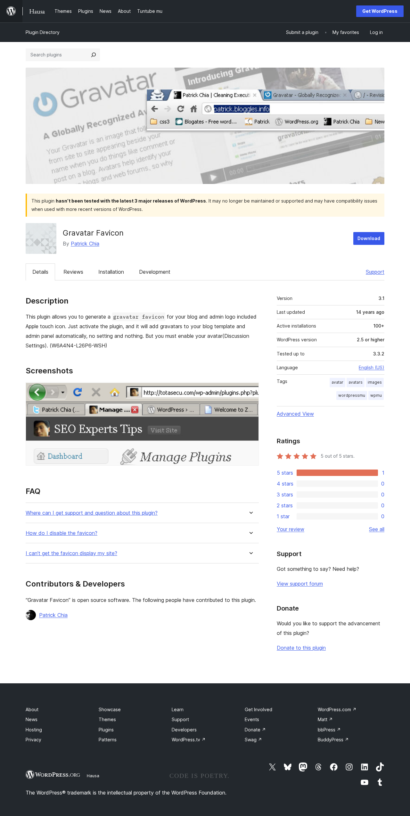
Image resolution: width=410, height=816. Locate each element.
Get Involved (258, 709)
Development (154, 272)
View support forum (300, 583)
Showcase (110, 709)
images (375, 382)
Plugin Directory (43, 32)
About (32, 709)
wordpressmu (351, 395)
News (31, 719)
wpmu (376, 395)
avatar (337, 382)
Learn (178, 709)
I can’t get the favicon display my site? (71, 553)
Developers (184, 729)
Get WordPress (380, 11)
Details (40, 272)
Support (375, 272)
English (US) (371, 367)
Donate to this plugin (301, 648)
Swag (253, 739)
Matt (325, 719)
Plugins (106, 729)
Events (252, 719)
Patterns (108, 739)
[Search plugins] (93, 54)
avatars (355, 382)
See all (376, 529)
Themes (107, 719)
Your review (290, 529)
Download (368, 238)
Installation (111, 272)
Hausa (93, 775)
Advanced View (295, 414)
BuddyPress (333, 739)
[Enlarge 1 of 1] (250, 390)
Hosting (34, 729)
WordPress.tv (189, 739)
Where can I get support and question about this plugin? (92, 513)
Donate (255, 729)
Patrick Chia (85, 243)
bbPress (329, 729)
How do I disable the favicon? (61, 533)
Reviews (73, 272)
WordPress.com (337, 709)
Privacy (33, 739)
